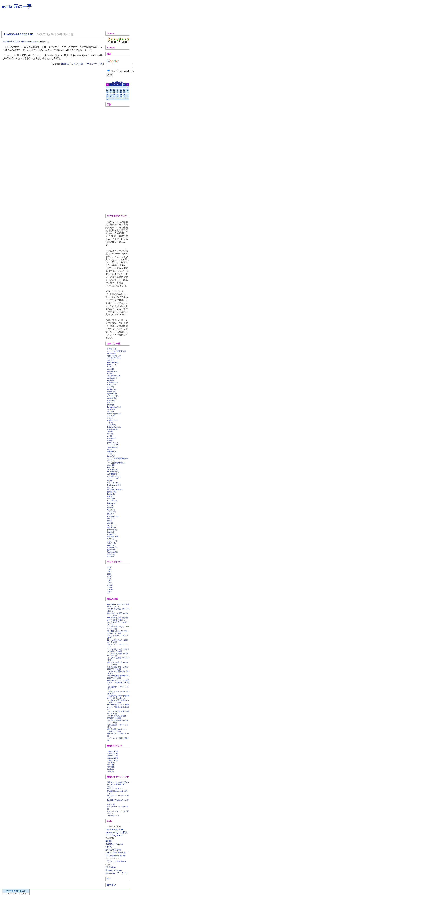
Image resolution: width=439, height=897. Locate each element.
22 (127, 94)
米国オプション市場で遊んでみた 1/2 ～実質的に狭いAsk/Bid (118, 784)
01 (127, 87)
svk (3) (109, 454)
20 (121, 94)
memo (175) (111, 385)
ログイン (111, 884)
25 (114, 97)
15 (127, 92)
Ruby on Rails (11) (114, 427)
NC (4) (109, 449)
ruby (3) (110, 487)
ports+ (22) (111, 402)
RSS (109, 878)
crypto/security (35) (114, 356)
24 (111, 97)
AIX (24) (110, 505)
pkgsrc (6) (110, 545)
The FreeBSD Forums (115, 855)
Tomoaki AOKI (112, 751)
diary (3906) (111, 425)
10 (111, 92)
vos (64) (110, 418)
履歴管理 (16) (112, 452)
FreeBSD (65, 63)
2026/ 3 (109, 578)
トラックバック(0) (94, 63)
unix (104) (110, 416)
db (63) (109, 521)
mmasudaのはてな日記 (116, 832)
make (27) (110, 496)
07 (124, 90)
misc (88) (110, 387)
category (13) (111, 353)
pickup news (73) (113, 396)
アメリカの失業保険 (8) (116, 463)
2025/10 (110, 590)
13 (121, 92)
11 (114, 92)
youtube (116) (112, 530)
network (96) (111, 391)
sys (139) (110, 411)
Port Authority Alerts (114, 829)
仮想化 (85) (111, 527)
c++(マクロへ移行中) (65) (116, 351)
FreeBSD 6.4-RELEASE (18, 34)
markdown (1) (112, 541)
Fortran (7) (111, 494)
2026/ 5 (109, 574)
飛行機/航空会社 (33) (115, 489)
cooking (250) (112, 378)
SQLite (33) (111, 525)
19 (117, 94)
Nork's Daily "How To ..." (116, 852)
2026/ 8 (109, 567)
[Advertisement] (121, 160)
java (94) (110, 373)
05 (117, 90)
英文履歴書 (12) (113, 474)
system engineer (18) (114, 414)
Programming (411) (114, 407)
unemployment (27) (114, 476)
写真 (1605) (111, 543)
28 (124, 97)
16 (107, 94)
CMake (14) (111, 534)
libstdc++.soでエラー (115, 789)
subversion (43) (112, 447)
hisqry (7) (110, 539)
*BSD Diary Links (113, 835)
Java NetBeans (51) (113, 376)
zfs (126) (110, 481)
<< (113, 82)
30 (107, 99)
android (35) (111, 512)
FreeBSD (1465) (112, 362)
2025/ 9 (109, 592)
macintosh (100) (112, 382)
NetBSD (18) (111, 389)
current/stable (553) (113, 358)
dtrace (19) (110, 465)
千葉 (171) (111, 460)
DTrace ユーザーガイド (116, 873)
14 (124, 92)
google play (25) (112, 516)
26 (117, 97)
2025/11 (110, 587)
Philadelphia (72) (113, 472)
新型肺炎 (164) (112, 536)
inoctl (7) (110, 467)
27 (121, 97)
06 (121, 90)
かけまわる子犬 (113, 849)
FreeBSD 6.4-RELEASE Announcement (21, 41)
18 (114, 94)
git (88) (109, 436)
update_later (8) (112, 429)
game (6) (110, 507)
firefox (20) (111, 456)
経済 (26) (110, 514)
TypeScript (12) (112, 552)
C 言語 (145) (111, 349)
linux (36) (110, 380)
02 (107, 90)
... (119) (110, 423)
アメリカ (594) (112, 478)
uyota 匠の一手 (17, 6)
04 (114, 90)
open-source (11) (112, 445)
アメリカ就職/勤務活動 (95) (117, 458)
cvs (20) (110, 434)
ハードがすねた (113, 816)
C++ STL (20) (112, 501)
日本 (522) (111, 518)
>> (122, 82)
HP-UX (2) (111, 510)
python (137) (111, 550)
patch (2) (110, 440)
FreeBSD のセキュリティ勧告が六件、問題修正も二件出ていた (118, 707)
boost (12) (110, 532)
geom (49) (110, 369)
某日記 (108, 841)
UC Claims (110, 867)
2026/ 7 (109, 569)
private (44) (111, 405)
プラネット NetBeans (115, 861)
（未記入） (111, 762)
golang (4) (110, 556)
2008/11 (117, 82)
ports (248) (111, 400)
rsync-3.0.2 (111, 804)
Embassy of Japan (113, 870)
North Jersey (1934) (114, 485)
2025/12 (110, 585)
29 (127, 97)
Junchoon (110, 769)
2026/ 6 (109, 572)
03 (111, 90)
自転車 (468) (111, 492)
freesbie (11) (111, 365)
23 (107, 97)
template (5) (111, 503)
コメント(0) (77, 63)
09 (107, 92)
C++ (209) (111, 498)
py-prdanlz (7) (112, 547)
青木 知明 (111, 765)
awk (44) (110, 431)
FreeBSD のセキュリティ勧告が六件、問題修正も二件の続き (118, 682)
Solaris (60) (111, 409)
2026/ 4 (109, 576)
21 (124, 94)
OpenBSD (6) (112, 394)
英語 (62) (110, 360)
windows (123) (112, 420)
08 (127, 90)
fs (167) (109, 367)
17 (111, 94)
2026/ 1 (109, 583)
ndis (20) (110, 523)
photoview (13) (112, 443)
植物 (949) (111, 554)
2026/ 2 (109, 581)
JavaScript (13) (112, 469)
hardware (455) (112, 371)
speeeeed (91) (111, 398)
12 (117, 92)
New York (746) (112, 483)
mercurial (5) (111, 438)
